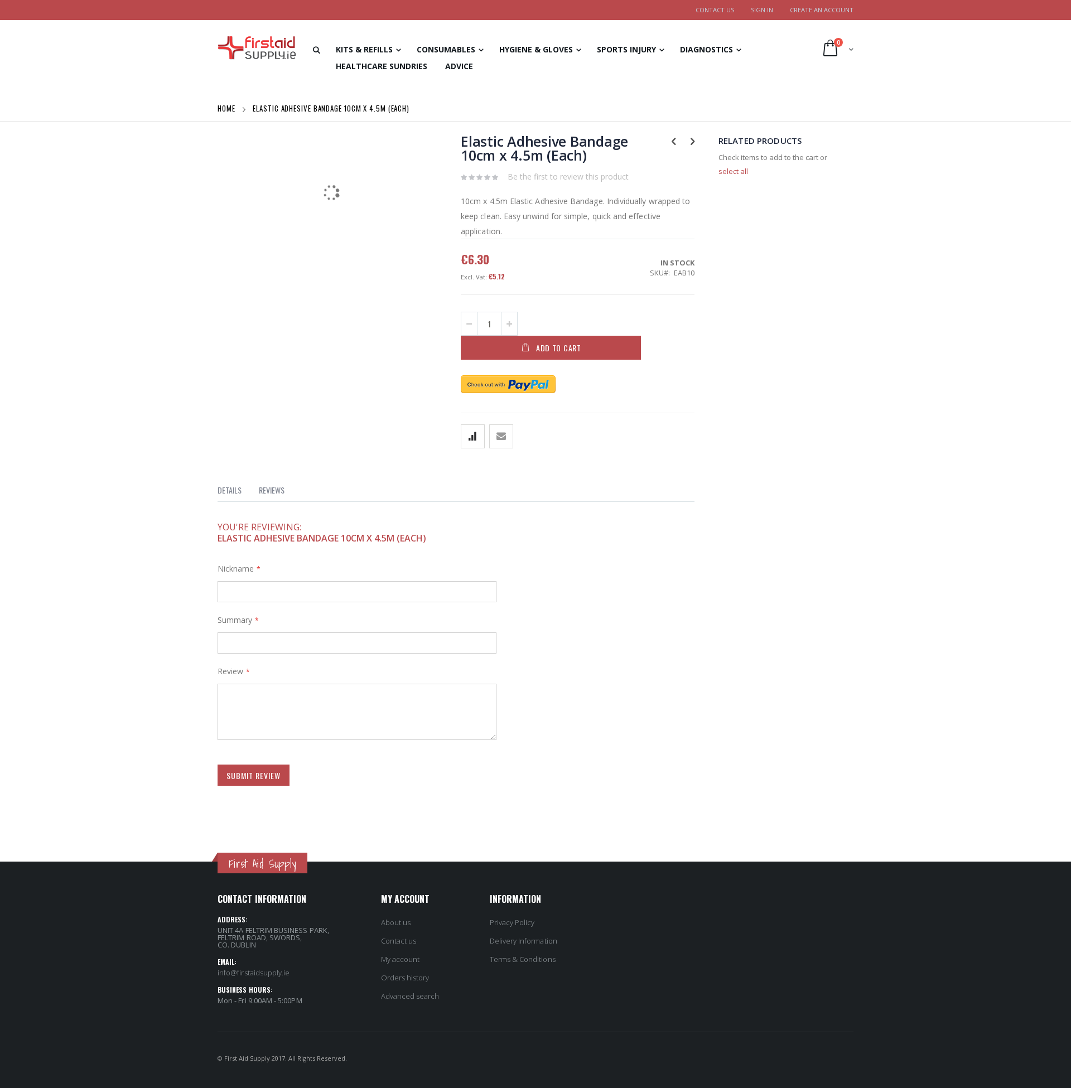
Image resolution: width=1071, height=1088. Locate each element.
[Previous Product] (673, 140)
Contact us (399, 941)
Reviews (271, 490)
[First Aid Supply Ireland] (257, 48)
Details (230, 490)
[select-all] (733, 171)
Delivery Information (523, 941)
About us (396, 922)
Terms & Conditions (523, 959)
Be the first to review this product (568, 176)
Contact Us (715, 10)
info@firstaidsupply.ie (254, 973)
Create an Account (821, 10)
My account (400, 959)
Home (228, 108)
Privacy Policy (512, 922)
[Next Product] (692, 140)
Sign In (762, 10)
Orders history (405, 978)
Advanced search (410, 996)
